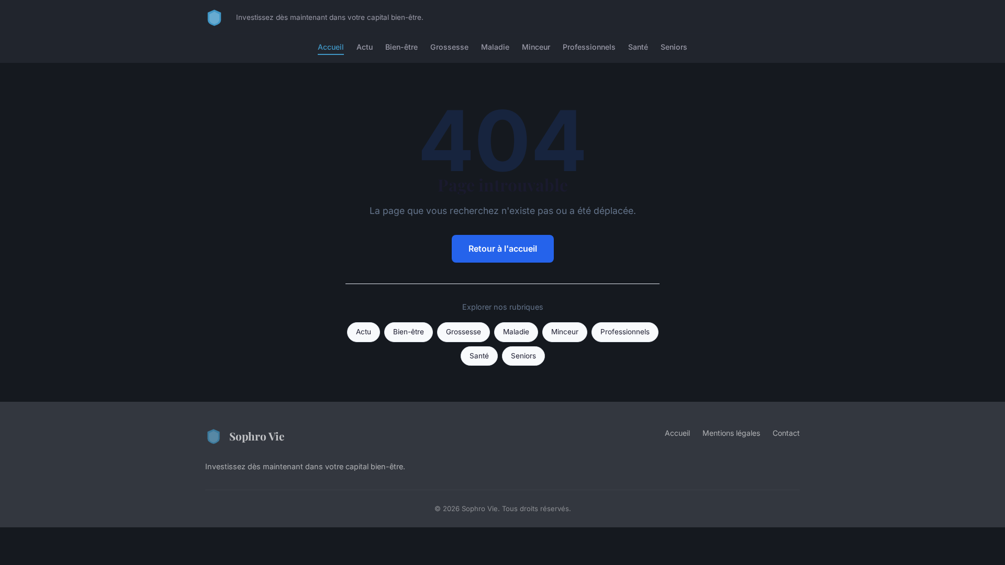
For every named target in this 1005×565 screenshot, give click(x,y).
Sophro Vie (256, 435)
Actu (364, 46)
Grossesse (449, 46)
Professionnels (589, 46)
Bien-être (401, 46)
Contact (786, 432)
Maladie (495, 46)
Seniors (674, 46)
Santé (638, 46)
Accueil (331, 46)
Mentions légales (731, 432)
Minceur (536, 46)
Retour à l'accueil (502, 248)
